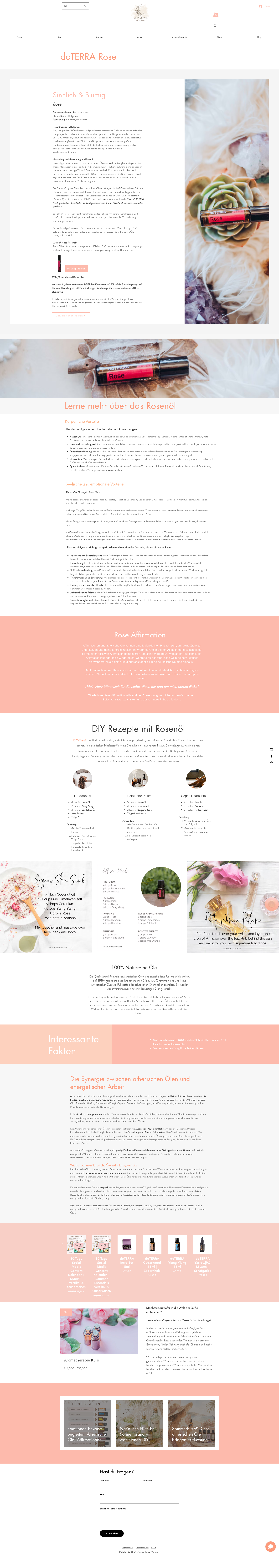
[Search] (215, 25)
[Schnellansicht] (76, 1244)
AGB (153, 1547)
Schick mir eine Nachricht (113, 1508)
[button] (216, 14)
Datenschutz (142, 1547)
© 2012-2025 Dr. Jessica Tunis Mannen (139, 1552)
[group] (139, 1266)
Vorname (105, 1480)
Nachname (147, 1480)
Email (103, 1494)
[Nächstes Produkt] (217, 1244)
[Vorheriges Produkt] (62, 1244)
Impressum (127, 1547)
